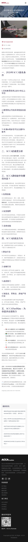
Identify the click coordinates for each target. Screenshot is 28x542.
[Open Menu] (25, 3)
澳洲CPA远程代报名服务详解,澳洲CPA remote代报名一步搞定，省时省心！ (14, 412)
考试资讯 (4, 495)
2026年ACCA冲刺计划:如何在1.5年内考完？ (14, 442)
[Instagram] (6, 479)
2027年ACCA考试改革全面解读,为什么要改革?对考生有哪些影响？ (14, 427)
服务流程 (4, 490)
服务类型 (4, 488)
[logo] (5, 2)
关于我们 (4, 486)
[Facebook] (3, 479)
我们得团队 (5, 493)
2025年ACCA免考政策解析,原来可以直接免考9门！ (14, 435)
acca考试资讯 (7, 48)
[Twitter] (9, 479)
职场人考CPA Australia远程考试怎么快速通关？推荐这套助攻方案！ (14, 420)
